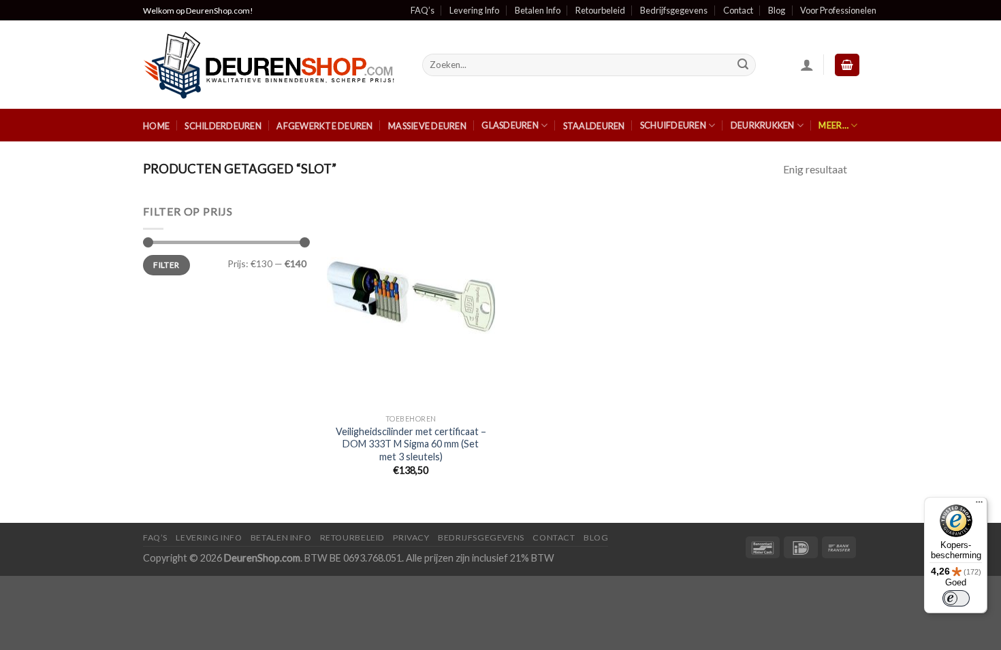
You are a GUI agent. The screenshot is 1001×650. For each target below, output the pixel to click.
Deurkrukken (763, 125)
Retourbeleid (600, 10)
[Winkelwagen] (847, 65)
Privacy (411, 537)
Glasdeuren (510, 125)
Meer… (833, 125)
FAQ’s (422, 10)
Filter (166, 265)
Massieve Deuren (427, 125)
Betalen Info (537, 10)
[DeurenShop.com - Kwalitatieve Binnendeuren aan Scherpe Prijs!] (272, 65)
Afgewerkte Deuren (324, 125)
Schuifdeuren (673, 125)
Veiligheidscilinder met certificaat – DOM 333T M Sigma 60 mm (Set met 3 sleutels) (411, 444)
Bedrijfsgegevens (674, 10)
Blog (776, 10)
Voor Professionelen (838, 10)
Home (156, 125)
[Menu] (979, 505)
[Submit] (743, 65)
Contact (738, 10)
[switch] (956, 598)
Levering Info (474, 10)
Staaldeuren (594, 125)
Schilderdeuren (223, 125)
